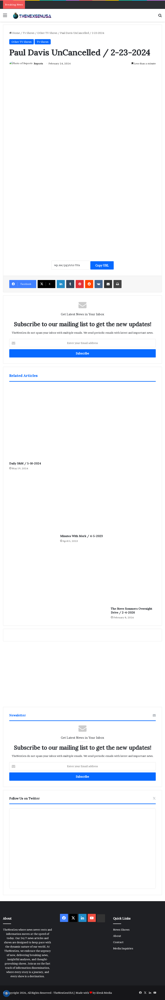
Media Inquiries (123, 948)
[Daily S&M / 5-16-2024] (31, 423)
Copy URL (102, 265)
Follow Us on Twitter (24, 798)
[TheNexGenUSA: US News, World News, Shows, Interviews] (32, 15)
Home (16, 32)
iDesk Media (104, 992)
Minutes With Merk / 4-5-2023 (81, 536)
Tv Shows (28, 32)
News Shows (121, 929)
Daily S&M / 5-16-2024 (25, 463)
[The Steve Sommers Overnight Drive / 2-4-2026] (133, 495)
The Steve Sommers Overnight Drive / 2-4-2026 (131, 610)
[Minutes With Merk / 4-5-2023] (82, 459)
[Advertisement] (82, 211)
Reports (38, 63)
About (117, 935)
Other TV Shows (47, 32)
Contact (118, 942)
